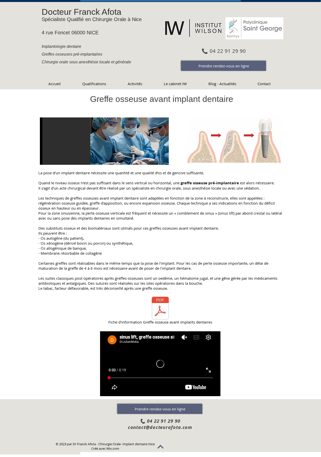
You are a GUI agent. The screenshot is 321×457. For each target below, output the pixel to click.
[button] (104, 141)
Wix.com (112, 448)
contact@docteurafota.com (160, 427)
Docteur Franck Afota (81, 12)
